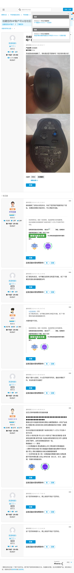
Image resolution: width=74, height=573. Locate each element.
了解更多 (20, 24)
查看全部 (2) (34, 180)
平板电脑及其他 (15, 15)
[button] (70, 200)
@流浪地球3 (32, 311)
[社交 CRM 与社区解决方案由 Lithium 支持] (58, 563)
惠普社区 (4, 15)
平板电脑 (25, 15)
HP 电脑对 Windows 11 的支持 (42, 22)
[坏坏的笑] (12, 204)
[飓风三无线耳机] (12, 28)
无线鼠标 (41, 177)
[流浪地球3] (12, 38)
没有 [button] (52, 263)
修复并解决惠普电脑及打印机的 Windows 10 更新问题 (50, 35)
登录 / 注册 (68, 9)
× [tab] (68, 13)
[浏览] (3, 9)
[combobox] (34, 10)
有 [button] (47, 263)
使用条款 (14, 569)
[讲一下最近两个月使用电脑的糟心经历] (14, 28)
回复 (30, 185)
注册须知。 (21, 569)
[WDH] (12, 310)
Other (33, 177)
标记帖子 (12, 60)
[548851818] (12, 411)
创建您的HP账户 (8, 24)
